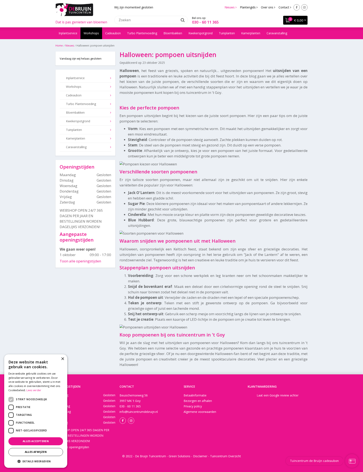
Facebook (296, 7)
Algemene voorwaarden (200, 412)
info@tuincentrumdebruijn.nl (139, 412)
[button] (35, 461)
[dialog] (35, 411)
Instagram (304, 7)
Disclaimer (200, 456)
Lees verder (33, 390)
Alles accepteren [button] (36, 441)
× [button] (62, 358)
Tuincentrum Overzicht (225, 456)
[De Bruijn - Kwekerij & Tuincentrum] (74, 9)
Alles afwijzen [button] (36, 452)
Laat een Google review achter (278, 395)
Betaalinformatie (195, 395)
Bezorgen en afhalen (198, 401)
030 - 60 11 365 (205, 22)
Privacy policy (193, 406)
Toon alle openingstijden (80, 261)
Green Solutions (179, 456)
